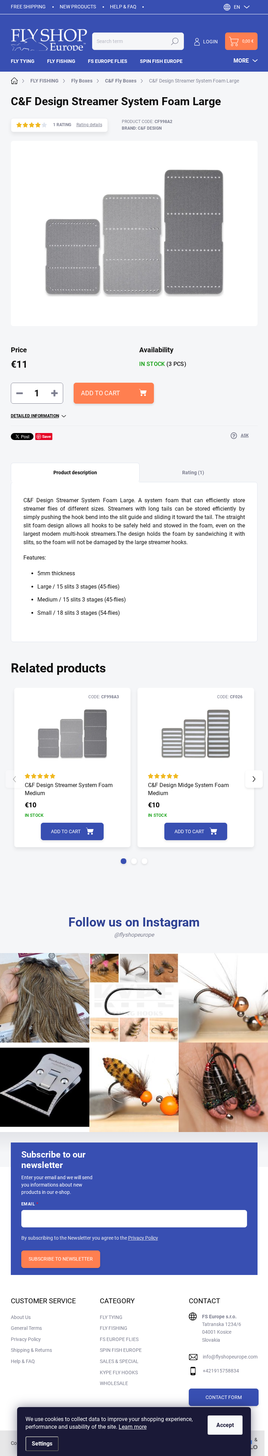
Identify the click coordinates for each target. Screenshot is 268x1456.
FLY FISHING (113, 1328)
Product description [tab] (75, 472)
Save (46, 436)
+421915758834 (221, 1371)
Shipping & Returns (31, 1350)
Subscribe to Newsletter (61, 1259)
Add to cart (100, 393)
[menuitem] (26, 61)
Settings (42, 1443)
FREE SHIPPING (28, 6)
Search (175, 41)
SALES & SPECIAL (119, 1361)
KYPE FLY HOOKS (119, 1372)
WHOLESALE (114, 1383)
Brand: (142, 128)
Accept (225, 1425)
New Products (78, 6)
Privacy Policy (143, 1238)
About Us (21, 1317)
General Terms (26, 1328)
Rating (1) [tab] (193, 472)
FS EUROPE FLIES (119, 1339)
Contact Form (224, 1397)
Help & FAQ (123, 6)
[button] (123, 861)
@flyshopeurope (134, 934)
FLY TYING (111, 1317)
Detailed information (35, 415)
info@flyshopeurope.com (230, 1357)
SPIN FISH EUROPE (121, 1350)
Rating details (89, 124)
